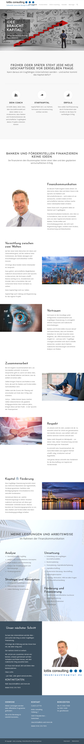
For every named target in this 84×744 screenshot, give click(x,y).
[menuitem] (32, 4)
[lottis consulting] (20, 4)
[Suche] (77, 4)
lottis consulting (17, 741)
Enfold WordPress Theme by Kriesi (31, 741)
